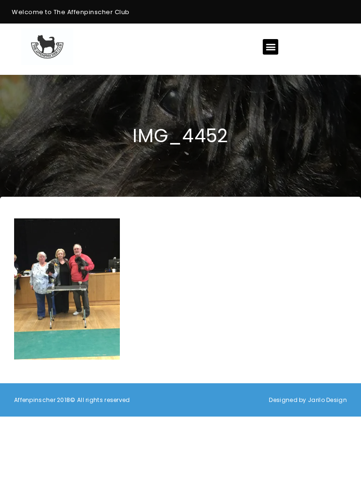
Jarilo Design (327, 400)
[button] (270, 47)
